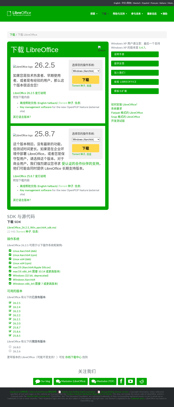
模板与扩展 (120, 91)
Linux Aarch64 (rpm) (25, 255)
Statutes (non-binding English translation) (78, 392)
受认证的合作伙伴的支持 (80, 164)
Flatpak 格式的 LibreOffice (127, 112)
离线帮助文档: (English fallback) (38, 103)
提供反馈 (118, 63)
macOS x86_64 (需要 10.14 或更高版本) (36, 271)
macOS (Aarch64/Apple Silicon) (31, 267)
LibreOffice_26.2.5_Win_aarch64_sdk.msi (31, 227)
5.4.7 (142, 47)
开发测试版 (118, 121)
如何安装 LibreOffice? (124, 104)
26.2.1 (16, 319)
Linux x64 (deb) (22, 259)
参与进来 (136, 14)
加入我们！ (120, 73)
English (117, 3)
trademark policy (138, 399)
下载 (104, 14)
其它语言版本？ (22, 117)
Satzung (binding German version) (114, 392)
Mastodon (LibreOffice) (73, 381)
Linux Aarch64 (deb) (25, 251)
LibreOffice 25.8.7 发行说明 (29, 176)
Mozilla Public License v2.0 (38, 396)
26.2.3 (16, 311)
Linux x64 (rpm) (22, 263)
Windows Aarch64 (24, 279)
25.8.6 (16, 331)
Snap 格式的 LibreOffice (125, 117)
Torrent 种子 (78, 85)
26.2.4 (16, 307)
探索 (92, 14)
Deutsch (137, 3)
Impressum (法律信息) (19, 392)
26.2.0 (16, 323)
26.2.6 (16, 351)
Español (145, 3)
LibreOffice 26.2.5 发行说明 (29, 93)
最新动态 (152, 14)
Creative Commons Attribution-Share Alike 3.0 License (89, 394)
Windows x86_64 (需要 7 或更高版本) (35, 283)
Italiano (163, 3)
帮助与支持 (119, 14)
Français (154, 3)
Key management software (35, 107)
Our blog (45, 381)
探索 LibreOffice (124, 82)
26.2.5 (16, 303)
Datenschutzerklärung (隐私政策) (43, 392)
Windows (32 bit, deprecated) (30, 275)
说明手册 (118, 54)
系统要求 (116, 108)
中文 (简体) (127, 3)
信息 (89, 85)
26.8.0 (16, 347)
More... (171, 3)
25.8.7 (16, 327)
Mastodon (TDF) (105, 381)
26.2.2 (16, 315)
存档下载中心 (73, 357)
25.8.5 (16, 335)
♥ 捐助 (164, 14)
